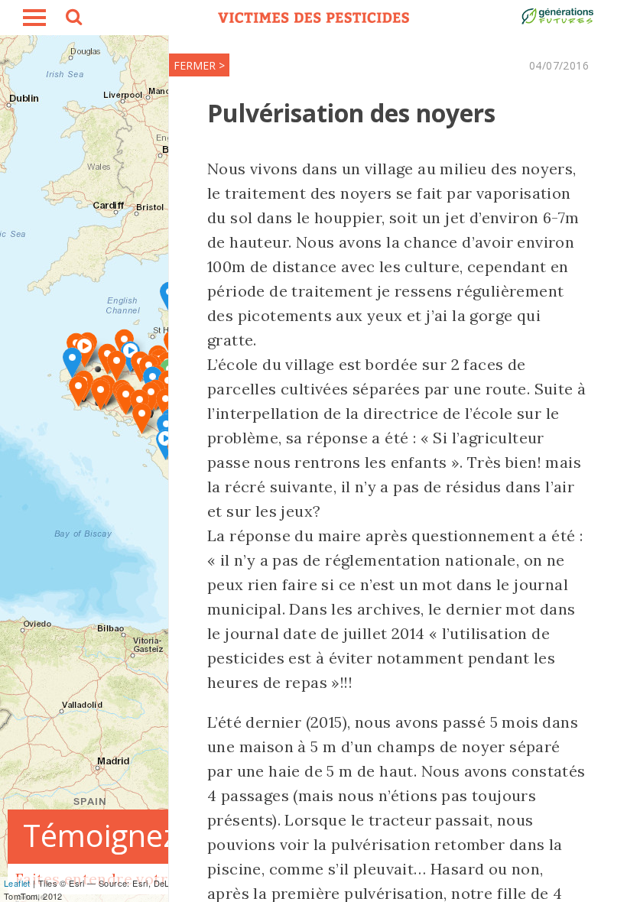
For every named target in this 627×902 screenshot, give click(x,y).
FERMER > (199, 65)
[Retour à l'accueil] (313, 17)
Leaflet (17, 883)
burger (34, 17)
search (72, 19)
